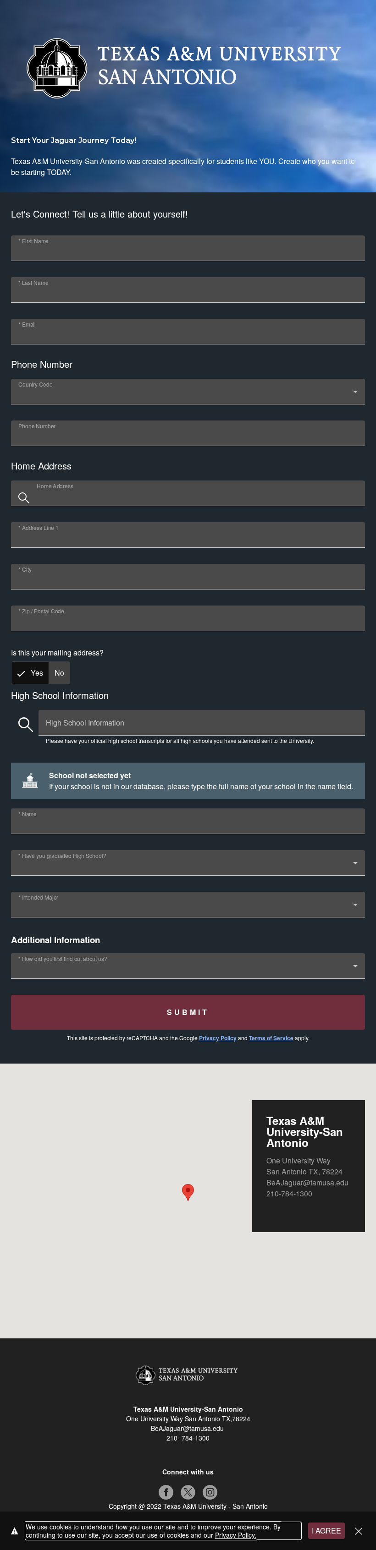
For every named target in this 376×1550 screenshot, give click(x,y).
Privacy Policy (218, 1038)
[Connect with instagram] (210, 1492)
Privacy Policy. (235, 1534)
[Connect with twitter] (188, 1492)
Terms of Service (271, 1038)
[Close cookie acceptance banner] (358, 1531)
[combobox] (188, 395)
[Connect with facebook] (166, 1492)
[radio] (30, 673)
